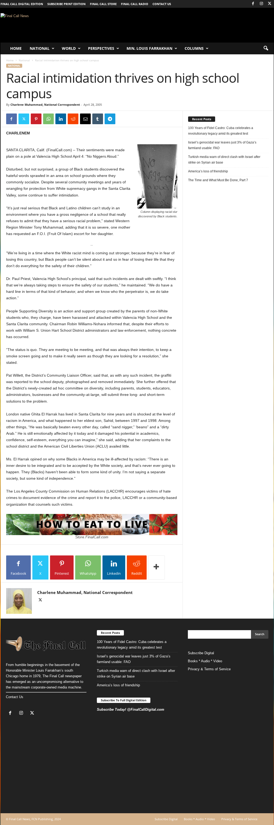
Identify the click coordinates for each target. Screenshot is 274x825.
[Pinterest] (36, 118)
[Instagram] (261, 4)
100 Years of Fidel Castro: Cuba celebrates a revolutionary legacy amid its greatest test (220, 130)
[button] (266, 48)
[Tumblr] (97, 118)
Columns (194, 48)
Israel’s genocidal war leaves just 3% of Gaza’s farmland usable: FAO (222, 145)
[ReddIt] (73, 118)
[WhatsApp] (48, 118)
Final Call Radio (134, 4)
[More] (156, 567)
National (40, 48)
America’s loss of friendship (208, 171)
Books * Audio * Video (205, 661)
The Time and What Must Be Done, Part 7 (218, 180)
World (69, 48)
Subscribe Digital (201, 653)
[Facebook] (253, 4)
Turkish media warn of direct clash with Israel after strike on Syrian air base (224, 159)
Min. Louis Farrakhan (149, 48)
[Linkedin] (60, 118)
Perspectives (101, 48)
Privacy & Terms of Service (209, 669)
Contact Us (14, 697)
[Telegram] (110, 118)
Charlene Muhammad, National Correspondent (45, 105)
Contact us (162, 4)
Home (16, 48)
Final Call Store (103, 4)
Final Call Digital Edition (22, 4)
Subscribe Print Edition (66, 4)
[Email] (85, 118)
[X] (270, 4)
